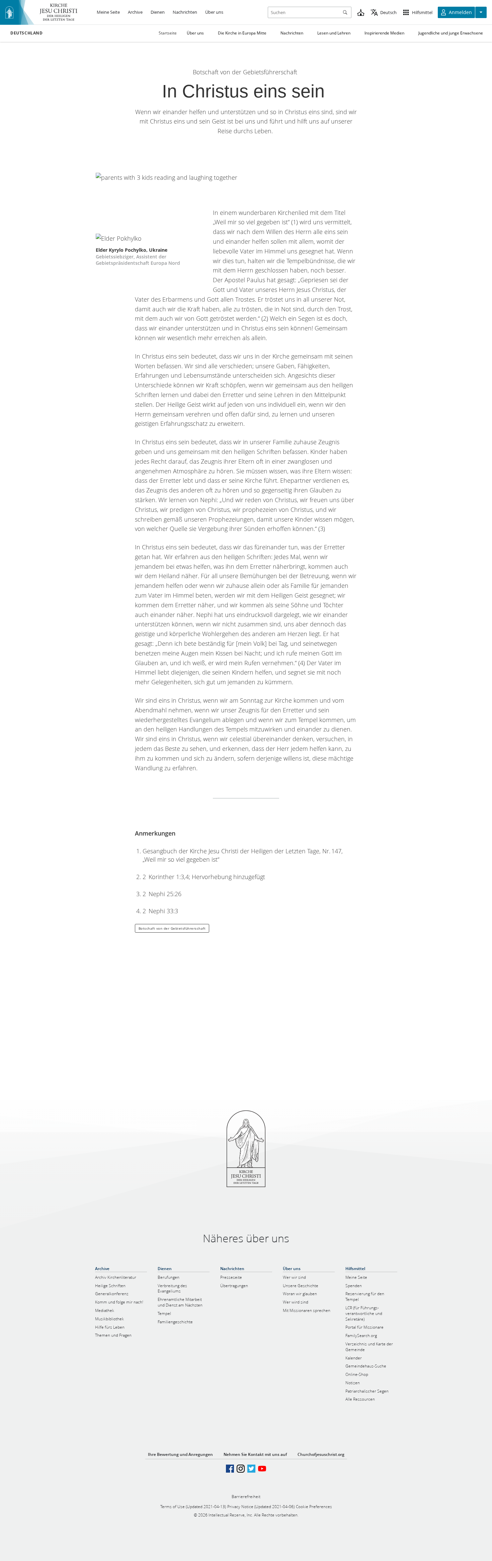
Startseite (168, 33)
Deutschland (26, 33)
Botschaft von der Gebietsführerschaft (172, 928)
